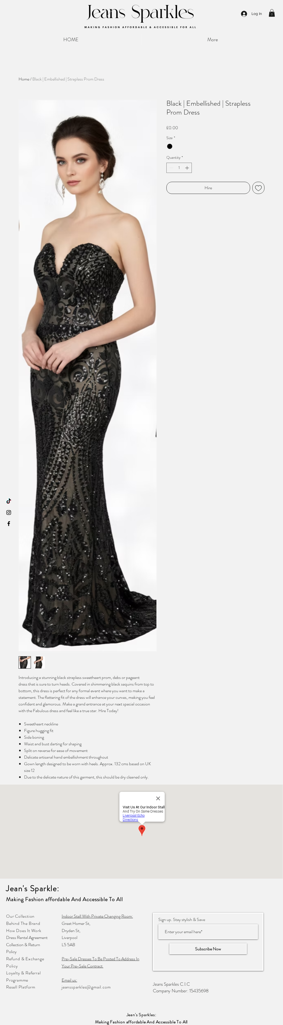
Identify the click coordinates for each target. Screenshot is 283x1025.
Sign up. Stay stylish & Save (181, 919)
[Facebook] (9, 523)
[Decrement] (170, 168)
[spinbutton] (179, 168)
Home (24, 79)
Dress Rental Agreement (27, 937)
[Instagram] (9, 512)
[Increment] (187, 168)
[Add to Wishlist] (258, 188)
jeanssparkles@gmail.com (86, 987)
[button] (272, 13)
